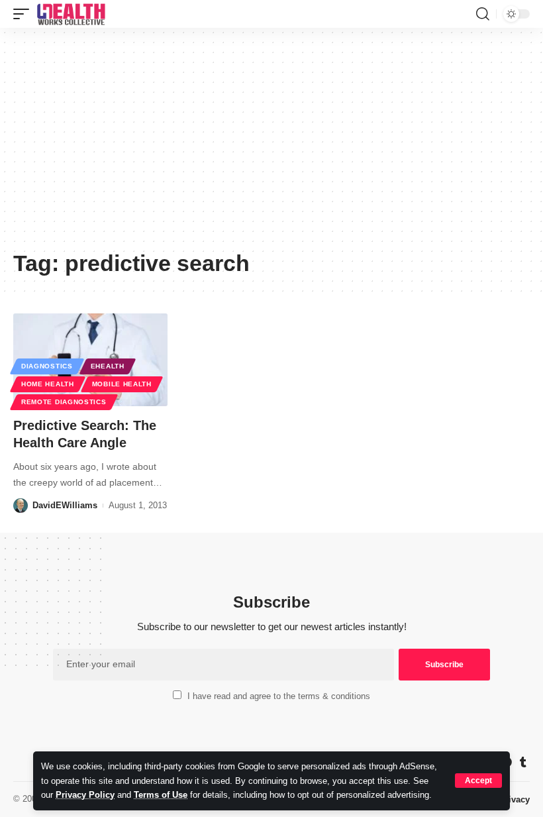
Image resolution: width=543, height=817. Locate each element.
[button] (478, 780)
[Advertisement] (271, 144)
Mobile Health (122, 384)
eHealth (107, 366)
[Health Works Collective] (71, 14)
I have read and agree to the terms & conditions (278, 696)
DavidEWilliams (64, 505)
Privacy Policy (85, 795)
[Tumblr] (523, 762)
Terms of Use (160, 795)
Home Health (47, 384)
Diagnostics (47, 366)
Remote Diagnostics (64, 402)
